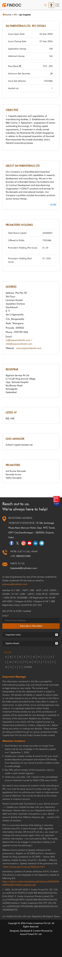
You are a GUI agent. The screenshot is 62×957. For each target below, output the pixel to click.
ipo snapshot (25, 14)
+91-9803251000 (20, 556)
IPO (15, 14)
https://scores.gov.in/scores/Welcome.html (24, 867)
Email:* (5, 616)
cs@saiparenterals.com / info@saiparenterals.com (19, 342)
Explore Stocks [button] (12, 643)
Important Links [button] (13, 634)
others (28, 667)
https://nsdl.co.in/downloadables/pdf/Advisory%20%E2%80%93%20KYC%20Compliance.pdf (30, 883)
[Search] (45, 5)
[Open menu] (57, 5)
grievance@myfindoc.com (14, 584)
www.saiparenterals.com (28, 348)
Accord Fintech (27, 934)
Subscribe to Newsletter (31, 626)
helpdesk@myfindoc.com (23, 568)
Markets (8, 14)
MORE (53, 204)
